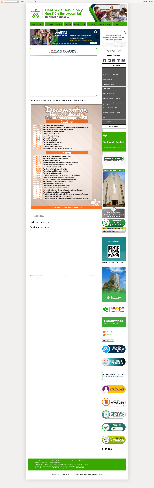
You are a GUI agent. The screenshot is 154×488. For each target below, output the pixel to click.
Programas (59, 24)
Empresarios (91, 24)
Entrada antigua (92, 275)
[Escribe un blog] (37, 216)
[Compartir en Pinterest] (43, 216)
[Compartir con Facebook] (41, 216)
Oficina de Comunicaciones (112, 332)
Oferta (116, 24)
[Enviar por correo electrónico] (35, 216)
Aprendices (49, 24)
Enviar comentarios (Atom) (44, 279)
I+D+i (83, 24)
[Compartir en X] (39, 216)
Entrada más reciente (36, 275)
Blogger (101, 474)
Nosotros (40, 24)
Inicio (33, 24)
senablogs (108, 334)
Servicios (76, 24)
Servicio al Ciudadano (104, 24)
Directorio (68, 24)
